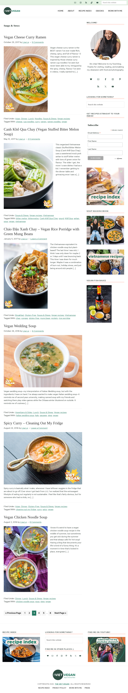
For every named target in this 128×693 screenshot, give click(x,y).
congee (24, 318)
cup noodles (28, 121)
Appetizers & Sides (23, 412)
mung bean (45, 318)
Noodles (38, 118)
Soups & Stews (49, 118)
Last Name (92, 149)
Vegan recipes (63, 118)
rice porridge (64, 318)
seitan (76, 218)
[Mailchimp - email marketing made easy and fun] (118, 159)
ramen (43, 121)
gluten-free (34, 318)
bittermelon (33, 218)
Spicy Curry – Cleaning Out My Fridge (33, 423)
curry (37, 121)
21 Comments (34, 139)
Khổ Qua (69, 218)
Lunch (31, 118)
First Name (92, 141)
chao (18, 318)
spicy (45, 509)
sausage (43, 415)
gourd (61, 218)
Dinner (24, 118)
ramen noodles (54, 121)
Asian (17, 118)
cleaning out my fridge (26, 509)
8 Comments (35, 522)
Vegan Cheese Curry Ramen (25, 37)
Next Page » (60, 614)
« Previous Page (13, 614)
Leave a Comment (38, 239)
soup (6, 221)
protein (54, 318)
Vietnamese (48, 215)
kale (37, 415)
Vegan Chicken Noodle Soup (25, 517)
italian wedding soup (25, 415)
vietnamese (20, 221)
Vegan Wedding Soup (20, 326)
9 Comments (38, 42)
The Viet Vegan (62, 684)
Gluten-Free (30, 315)
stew (50, 415)
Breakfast (19, 315)
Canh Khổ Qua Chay (49, 218)
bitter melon (21, 218)
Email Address (94, 133)
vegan (64, 121)
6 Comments (38, 331)
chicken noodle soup (25, 601)
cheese (19, 121)
